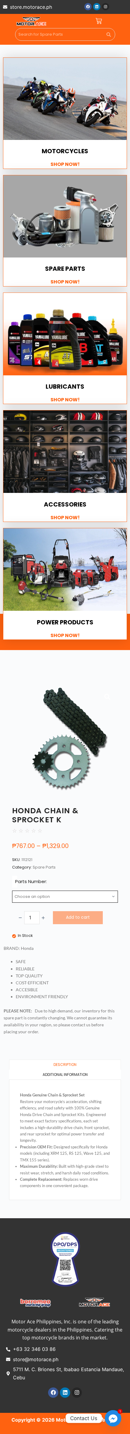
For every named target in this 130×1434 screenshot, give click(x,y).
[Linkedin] (96, 6)
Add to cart (78, 917)
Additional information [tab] (65, 1074)
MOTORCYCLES (65, 151)
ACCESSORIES (65, 504)
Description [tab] (65, 1064)
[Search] (108, 34)
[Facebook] (88, 6)
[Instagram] (105, 6)
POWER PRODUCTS (65, 622)
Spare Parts (44, 867)
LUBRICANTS (65, 386)
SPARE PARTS (65, 268)
